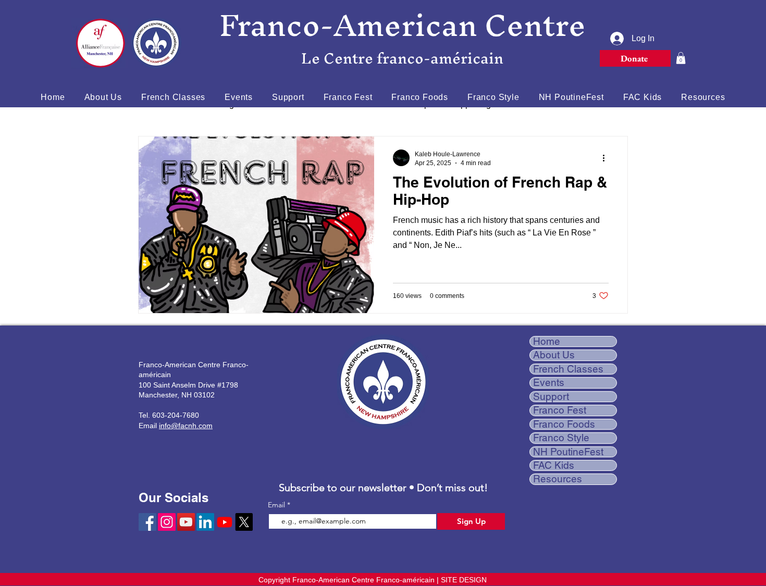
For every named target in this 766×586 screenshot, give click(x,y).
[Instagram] (167, 522)
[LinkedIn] (205, 522)
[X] (244, 522)
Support (551, 397)
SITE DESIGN (464, 580)
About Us (554, 355)
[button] (681, 58)
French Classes (568, 369)
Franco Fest (559, 410)
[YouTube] (186, 522)
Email (277, 504)
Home (546, 341)
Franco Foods (564, 424)
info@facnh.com (186, 425)
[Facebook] (147, 522)
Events (548, 383)
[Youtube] (224, 522)
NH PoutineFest (568, 452)
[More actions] (607, 158)
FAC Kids (553, 465)
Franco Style (561, 438)
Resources (557, 479)
